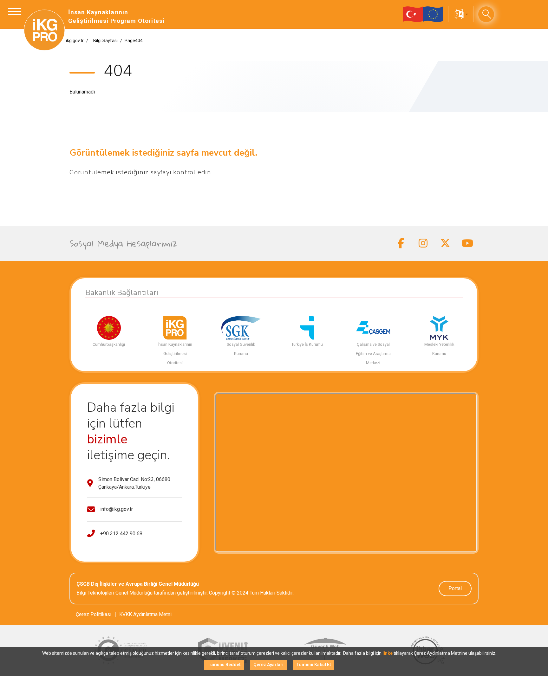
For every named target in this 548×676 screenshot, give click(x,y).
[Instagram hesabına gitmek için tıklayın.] (423, 243)
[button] (460, 14)
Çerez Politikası (93, 614)
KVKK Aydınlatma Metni (145, 614)
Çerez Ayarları (268, 664)
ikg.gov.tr (75, 40)
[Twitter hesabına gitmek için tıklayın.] (445, 243)
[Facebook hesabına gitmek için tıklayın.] (401, 243)
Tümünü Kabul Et (313, 664)
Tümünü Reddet (224, 664)
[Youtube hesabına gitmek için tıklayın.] (467, 243)
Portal (455, 588)
